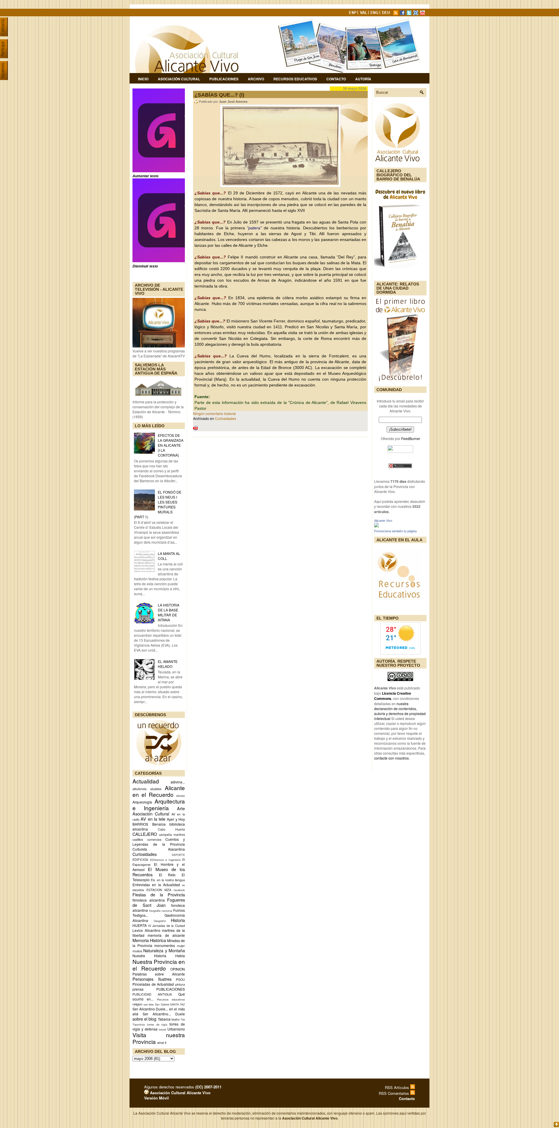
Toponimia (138, 1024)
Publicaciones (223, 78)
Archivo (256, 78)
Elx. (153, 880)
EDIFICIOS (140, 859)
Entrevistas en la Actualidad (156, 884)
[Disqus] (280, 518)
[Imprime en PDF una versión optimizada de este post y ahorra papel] (195, 428)
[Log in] (146, 1092)
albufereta (139, 789)
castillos (137, 839)
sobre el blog (144, 1019)
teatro (175, 1019)
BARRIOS (140, 824)
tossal (162, 1029)
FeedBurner (410, 438)
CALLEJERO (144, 834)
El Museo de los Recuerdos (158, 871)
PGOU (180, 979)
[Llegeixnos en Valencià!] (364, 13)
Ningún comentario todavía (214, 413)
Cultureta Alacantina (158, 849)
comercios (154, 839)
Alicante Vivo (383, 520)
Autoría (363, 78)
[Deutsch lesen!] (386, 13)
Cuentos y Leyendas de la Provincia (158, 842)
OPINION (177, 968)
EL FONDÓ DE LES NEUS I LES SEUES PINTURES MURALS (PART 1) (157, 504)
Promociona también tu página (395, 531)
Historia (178, 920)
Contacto (336, 78)
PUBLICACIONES (170, 989)
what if (161, 1042)
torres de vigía (157, 1024)
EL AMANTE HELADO (168, 664)
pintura (180, 984)
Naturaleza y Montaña (164, 950)
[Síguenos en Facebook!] (403, 13)
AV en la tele (153, 819)
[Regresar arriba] (556, 1125)
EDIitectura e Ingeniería (165, 860)
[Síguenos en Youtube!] (423, 13)
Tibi (183, 1019)
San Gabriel (162, 1004)
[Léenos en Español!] (353, 13)
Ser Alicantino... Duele (164, 1013)
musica (137, 951)
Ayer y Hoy (176, 819)
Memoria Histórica (149, 940)
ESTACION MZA (158, 890)
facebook (179, 890)
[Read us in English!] (375, 13)
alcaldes (155, 789)
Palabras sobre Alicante (158, 973)
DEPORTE (178, 855)
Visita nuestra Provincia (158, 1038)
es (183, 885)
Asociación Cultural (179, 78)
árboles (180, 796)
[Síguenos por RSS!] (396, 13)
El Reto (167, 874)
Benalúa (159, 824)
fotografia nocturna (160, 911)
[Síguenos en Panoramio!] (416, 13)
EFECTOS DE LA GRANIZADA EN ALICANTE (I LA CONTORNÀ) (170, 445)
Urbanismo (176, 1028)
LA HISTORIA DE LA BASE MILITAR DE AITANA (168, 612)
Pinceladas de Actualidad (153, 984)
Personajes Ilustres (151, 979)
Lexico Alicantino (146, 930)
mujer (181, 945)
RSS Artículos (397, 1087)
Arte (181, 808)
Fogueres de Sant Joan (158, 902)
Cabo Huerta (171, 829)
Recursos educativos (171, 999)
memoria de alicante (166, 935)
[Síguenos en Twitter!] (410, 13)
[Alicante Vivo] (376, 525)
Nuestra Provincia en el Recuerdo (158, 964)
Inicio (143, 78)
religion (137, 1004)
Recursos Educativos (295, 78)
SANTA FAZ (177, 1004)
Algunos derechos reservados (183, 1087)
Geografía (160, 921)
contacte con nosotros (391, 757)
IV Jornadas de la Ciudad (166, 925)
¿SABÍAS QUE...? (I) (219, 95)
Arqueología (142, 801)
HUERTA (139, 925)
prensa (138, 989)
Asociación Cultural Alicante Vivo (179, 1092)
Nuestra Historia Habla (158, 955)
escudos (138, 890)
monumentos (164, 945)
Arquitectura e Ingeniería (158, 804)
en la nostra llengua (171, 880)
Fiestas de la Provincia (158, 894)
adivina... (178, 781)
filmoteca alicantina (148, 900)
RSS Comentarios (394, 1093)
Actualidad (145, 781)
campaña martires (172, 834)
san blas (149, 1004)
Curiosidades (144, 854)
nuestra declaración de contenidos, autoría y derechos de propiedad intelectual (400, 711)
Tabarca (164, 1019)
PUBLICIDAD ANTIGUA (152, 994)
